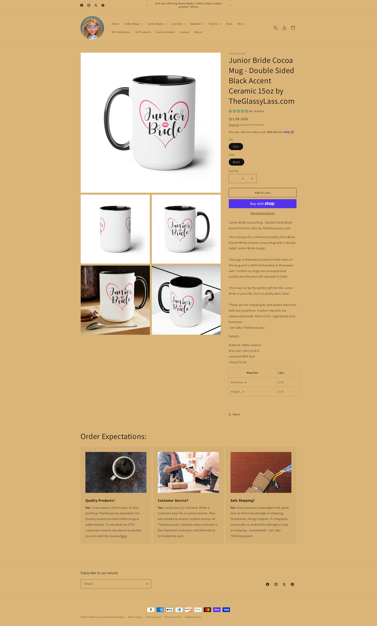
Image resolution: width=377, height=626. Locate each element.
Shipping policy (193, 617)
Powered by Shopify (114, 617)
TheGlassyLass (96, 617)
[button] (133, 24)
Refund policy (135, 617)
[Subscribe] (146, 583)
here (123, 536)
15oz (236, 146)
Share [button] (236, 414)
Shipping (234, 124)
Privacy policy (153, 617)
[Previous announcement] (146, 5)
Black (236, 162)
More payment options (263, 213)
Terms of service (173, 617)
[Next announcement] (230, 5)
